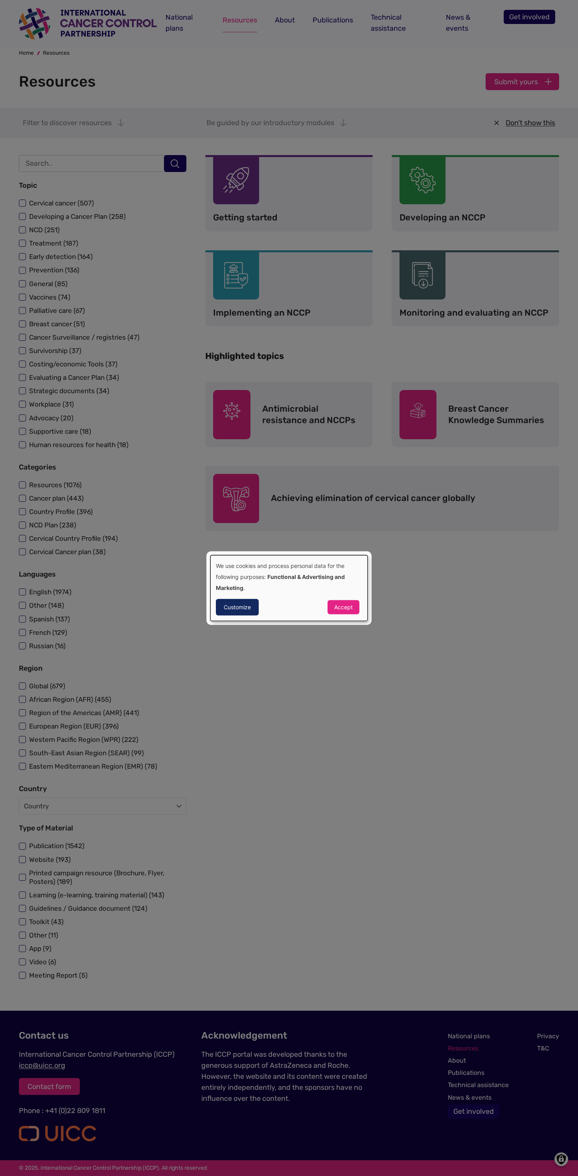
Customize (237, 606)
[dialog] (289, 588)
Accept (343, 606)
